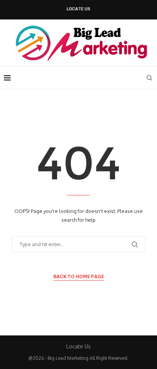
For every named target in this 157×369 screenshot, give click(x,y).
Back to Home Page (78, 276)
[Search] (149, 78)
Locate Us (78, 9)
